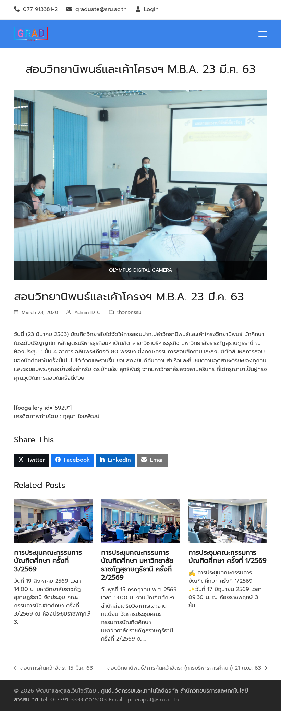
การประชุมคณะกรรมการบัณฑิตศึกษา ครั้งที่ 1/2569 (227, 556)
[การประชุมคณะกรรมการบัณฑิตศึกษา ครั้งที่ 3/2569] (53, 521)
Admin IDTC (87, 312)
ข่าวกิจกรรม (129, 312)
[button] (262, 34)
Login (151, 9)
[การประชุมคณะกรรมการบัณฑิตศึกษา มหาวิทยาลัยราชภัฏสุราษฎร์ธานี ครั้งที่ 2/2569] (140, 521)
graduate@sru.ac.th (101, 9)
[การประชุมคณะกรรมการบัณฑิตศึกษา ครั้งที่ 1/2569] (227, 521)
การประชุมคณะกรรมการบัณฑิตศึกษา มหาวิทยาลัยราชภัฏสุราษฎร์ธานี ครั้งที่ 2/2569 (137, 564)
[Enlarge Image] (140, 184)
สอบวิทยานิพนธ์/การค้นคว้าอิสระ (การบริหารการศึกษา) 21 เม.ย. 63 (184, 668)
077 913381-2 (40, 9)
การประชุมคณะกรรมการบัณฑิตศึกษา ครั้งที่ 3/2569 (48, 560)
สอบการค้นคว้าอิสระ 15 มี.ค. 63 (53, 668)
